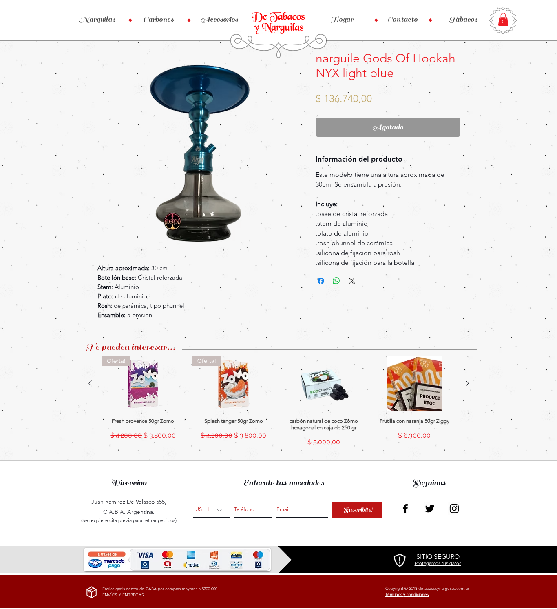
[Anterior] (90, 383)
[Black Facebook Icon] (405, 508)
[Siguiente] (467, 383)
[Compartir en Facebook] (321, 281)
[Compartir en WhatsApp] (336, 281)
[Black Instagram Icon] (454, 508)
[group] (278, 405)
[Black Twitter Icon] (430, 508)
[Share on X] (352, 281)
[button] (503, 19)
